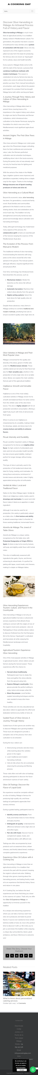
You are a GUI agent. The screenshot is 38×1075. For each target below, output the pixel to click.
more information (20, 1067)
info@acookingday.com (23, 1053)
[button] (33, 1070)
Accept (22, 1070)
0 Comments (21, 1003)
